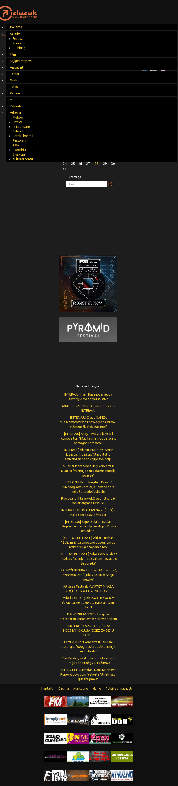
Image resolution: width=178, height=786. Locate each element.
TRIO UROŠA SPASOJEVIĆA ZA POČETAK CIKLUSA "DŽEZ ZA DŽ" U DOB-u (88, 630)
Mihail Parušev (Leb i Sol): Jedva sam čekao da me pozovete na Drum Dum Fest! (88, 602)
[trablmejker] (100, 719)
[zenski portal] (100, 738)
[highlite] (55, 756)
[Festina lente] (55, 775)
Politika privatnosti (119, 688)
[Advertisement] (89, 219)
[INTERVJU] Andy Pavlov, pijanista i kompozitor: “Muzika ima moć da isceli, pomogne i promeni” (88, 438)
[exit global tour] (88, 284)
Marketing (80, 688)
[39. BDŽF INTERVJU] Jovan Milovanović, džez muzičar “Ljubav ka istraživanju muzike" (88, 574)
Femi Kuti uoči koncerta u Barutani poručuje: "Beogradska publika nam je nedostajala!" (88, 646)
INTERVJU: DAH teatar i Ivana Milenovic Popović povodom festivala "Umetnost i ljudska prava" (88, 674)
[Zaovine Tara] (78, 701)
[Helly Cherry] (100, 775)
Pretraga (75, 177)
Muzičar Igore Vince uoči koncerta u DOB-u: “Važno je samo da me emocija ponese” (88, 470)
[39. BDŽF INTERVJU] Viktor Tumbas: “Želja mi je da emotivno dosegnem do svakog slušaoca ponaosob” (88, 542)
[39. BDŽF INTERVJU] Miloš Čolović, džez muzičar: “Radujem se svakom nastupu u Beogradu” (88, 558)
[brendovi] (78, 719)
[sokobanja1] (78, 756)
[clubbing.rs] (122, 701)
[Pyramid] (88, 329)
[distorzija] (100, 701)
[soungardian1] (55, 738)
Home (97, 688)
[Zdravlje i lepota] (122, 756)
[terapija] (55, 719)
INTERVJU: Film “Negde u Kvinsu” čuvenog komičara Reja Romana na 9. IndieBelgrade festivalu (88, 486)
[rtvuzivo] (122, 775)
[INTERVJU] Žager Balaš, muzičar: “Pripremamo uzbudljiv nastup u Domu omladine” (88, 526)
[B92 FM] (55, 701)
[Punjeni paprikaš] (78, 775)
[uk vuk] (78, 738)
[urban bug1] (122, 719)
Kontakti (47, 688)
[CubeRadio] (122, 738)
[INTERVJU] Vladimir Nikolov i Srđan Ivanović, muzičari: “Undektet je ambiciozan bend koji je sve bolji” (88, 454)
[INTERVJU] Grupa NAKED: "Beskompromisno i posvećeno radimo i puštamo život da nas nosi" (88, 422)
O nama (63, 688)
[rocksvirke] (100, 756)
